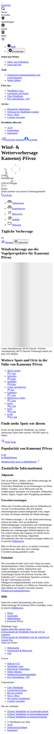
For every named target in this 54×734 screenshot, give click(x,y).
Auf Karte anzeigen (15, 139)
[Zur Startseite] (1, 2)
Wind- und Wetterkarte (18, 62)
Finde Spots (10, 442)
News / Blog (13, 114)
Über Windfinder (15, 96)
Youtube (43, 717)
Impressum (12, 133)
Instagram (43, 714)
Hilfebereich (18, 541)
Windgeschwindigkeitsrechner (15, 590)
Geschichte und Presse (17, 93)
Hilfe (13, 46)
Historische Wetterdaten (18, 109)
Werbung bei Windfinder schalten (23, 112)
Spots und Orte (14, 64)
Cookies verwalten (16, 117)
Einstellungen (18, 51)
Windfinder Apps (15, 90)
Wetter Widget (14, 80)
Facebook (32, 139)
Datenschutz (13, 130)
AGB (9, 127)
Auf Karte (7, 195)
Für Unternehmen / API (18, 99)
